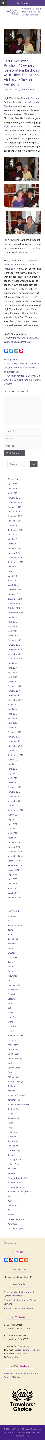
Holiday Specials (15, 1035)
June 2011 (12, 824)
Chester (11, 953)
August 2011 (13, 815)
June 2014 (12, 668)
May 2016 (12, 576)
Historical (12, 1026)
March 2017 (13, 543)
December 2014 (15, 649)
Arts (10, 920)
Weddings (12, 1205)
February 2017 (14, 548)
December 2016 (15, 557)
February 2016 (14, 589)
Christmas (12, 957)
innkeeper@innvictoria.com (27, 1350)
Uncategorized (15, 1159)
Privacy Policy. (22, 1436)
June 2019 (12, 484)
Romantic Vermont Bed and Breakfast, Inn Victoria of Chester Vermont (22, 102)
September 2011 (15, 810)
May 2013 (12, 718)
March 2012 (13, 782)
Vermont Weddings (16, 1187)
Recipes (11, 1090)
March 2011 (13, 837)
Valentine (12, 1168)
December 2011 (15, 796)
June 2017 (12, 534)
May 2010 (12, 883)
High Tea (12, 359)
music (10, 1063)
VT (9, 1196)
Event (10, 971)
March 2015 (13, 635)
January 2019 (14, 498)
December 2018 (15, 502)
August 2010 (13, 870)
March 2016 (13, 585)
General (11, 994)
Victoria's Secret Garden (19, 1191)
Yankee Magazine (16, 1219)
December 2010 (15, 851)
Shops (10, 1113)
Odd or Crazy (14, 1067)
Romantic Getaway (16, 1095)
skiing (10, 1123)
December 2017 (15, 516)
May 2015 (12, 626)
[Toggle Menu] (3, 3)
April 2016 (12, 580)
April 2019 (12, 493)
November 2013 (15, 700)
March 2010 (13, 893)
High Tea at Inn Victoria (16, 126)
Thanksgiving (14, 1150)
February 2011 (14, 842)
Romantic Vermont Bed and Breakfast (21, 1308)
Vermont (12, 1173)
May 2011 (12, 828)
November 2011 (15, 801)
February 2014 (14, 686)
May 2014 (12, 672)
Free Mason (13, 989)
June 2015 (12, 622)
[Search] (34, 464)
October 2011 (14, 805)
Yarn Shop (12, 1224)
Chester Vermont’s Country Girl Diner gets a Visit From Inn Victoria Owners (22, 379)
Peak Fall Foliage (15, 1081)
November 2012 (15, 746)
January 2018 (14, 511)
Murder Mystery (15, 1058)
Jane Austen (13, 1049)
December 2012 (15, 741)
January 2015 (14, 645)
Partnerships (13, 1077)
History (11, 1031)
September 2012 (15, 755)
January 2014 (14, 691)
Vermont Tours (14, 1182)
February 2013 (14, 732)
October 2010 (14, 860)
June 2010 (12, 879)
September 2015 (15, 612)
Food (10, 980)
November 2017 (15, 520)
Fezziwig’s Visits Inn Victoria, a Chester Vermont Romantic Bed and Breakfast (22, 367)
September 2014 (15, 658)
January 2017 (14, 553)
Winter (11, 1214)
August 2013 (13, 704)
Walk (10, 1201)
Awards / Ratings (16, 925)
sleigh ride (12, 1132)
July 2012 (12, 764)
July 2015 (12, 617)
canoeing (12, 943)
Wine (10, 1210)
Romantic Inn (14, 1100)
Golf (10, 1008)
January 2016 (14, 594)
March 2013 (13, 727)
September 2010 (15, 865)
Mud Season (13, 1054)
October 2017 (14, 525)
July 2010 (12, 874)
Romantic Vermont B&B (18, 1104)
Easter (11, 966)
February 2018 (14, 507)
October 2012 (14, 750)
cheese (11, 948)
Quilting (11, 1086)
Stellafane (12, 1136)
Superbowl (13, 1141)
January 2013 (14, 736)
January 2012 (14, 792)
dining (10, 962)
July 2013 (12, 709)
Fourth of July (14, 985)
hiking (10, 1022)
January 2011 (14, 847)
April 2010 (12, 888)
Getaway (12, 999)
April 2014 (12, 677)
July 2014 (12, 663)
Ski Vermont (13, 1118)
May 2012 (12, 773)
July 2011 (12, 819)
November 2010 (15, 856)
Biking (10, 930)
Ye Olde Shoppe (15, 1228)
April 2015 (12, 631)
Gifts (10, 1003)
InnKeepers (13, 1044)
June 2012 (12, 769)
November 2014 (15, 654)
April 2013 (12, 723)
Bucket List (13, 939)
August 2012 (13, 759)
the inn (11, 1155)
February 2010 (14, 897)
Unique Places (14, 1164)
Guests (11, 1012)
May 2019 (12, 488)
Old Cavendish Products (21, 264)
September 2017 (15, 530)
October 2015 (14, 608)
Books (10, 934)
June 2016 (12, 571)
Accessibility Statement (29, 1432)
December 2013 (15, 695)
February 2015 (14, 640)
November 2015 (15, 603)
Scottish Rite (14, 1109)
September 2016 (15, 562)
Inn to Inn (12, 1040)
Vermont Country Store (19, 1178)
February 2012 (14, 787)
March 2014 (13, 681)
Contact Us (12, 1357)
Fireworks (12, 976)
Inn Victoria (22, 3)
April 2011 (12, 833)
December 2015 (15, 599)
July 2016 (12, 566)
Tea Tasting (13, 1145)
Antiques (12, 916)
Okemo (11, 1072)
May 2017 (12, 539)
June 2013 (12, 714)
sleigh (10, 1127)
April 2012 (12, 778)
